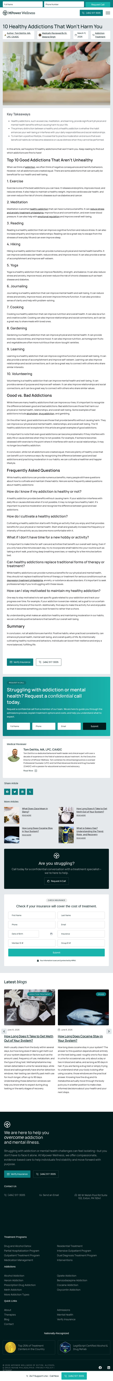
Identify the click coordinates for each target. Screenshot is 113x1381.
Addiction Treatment (39, 994)
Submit (94, 726)
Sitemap (7, 1370)
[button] (7, 792)
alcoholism (32, 413)
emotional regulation (49, 216)
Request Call (97, 4)
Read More (26, 815)
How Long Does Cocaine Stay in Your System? (37, 830)
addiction (30, 167)
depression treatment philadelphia (25, 580)
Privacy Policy (44, 1367)
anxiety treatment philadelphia (27, 212)
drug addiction (46, 413)
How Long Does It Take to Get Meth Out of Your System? (91, 810)
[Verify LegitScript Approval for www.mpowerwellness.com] (65, 1347)
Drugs (101, 994)
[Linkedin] (108, 1367)
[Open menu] (108, 13)
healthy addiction (39, 208)
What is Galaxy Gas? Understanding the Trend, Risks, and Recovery (90, 831)
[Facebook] (100, 1367)
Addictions (10, 1266)
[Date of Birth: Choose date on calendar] (51, 933)
